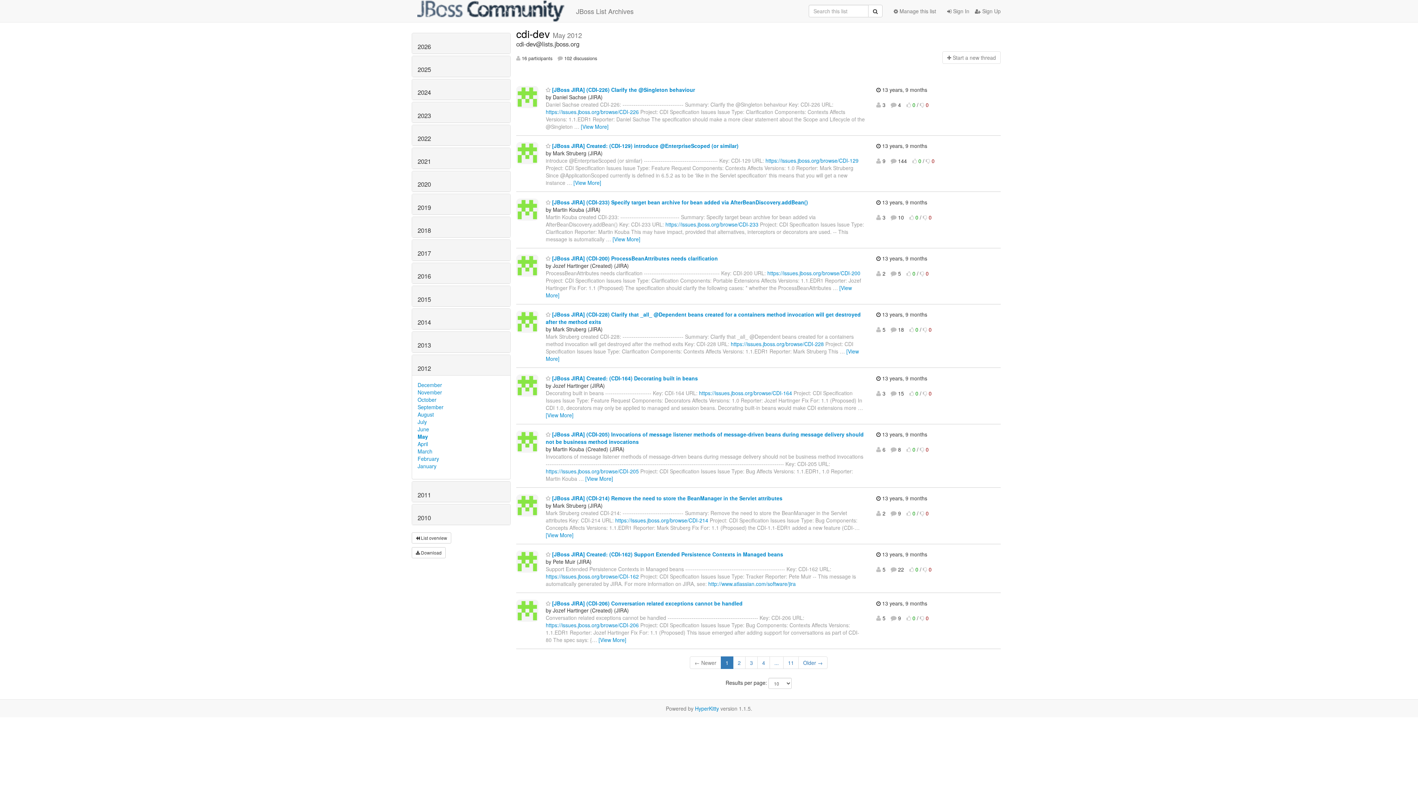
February (428, 458)
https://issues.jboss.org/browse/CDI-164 (745, 393)
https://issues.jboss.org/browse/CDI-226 (592, 111)
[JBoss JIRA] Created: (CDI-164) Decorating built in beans (624, 378)
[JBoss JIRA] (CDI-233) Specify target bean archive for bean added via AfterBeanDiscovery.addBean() (679, 202)
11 (791, 662)
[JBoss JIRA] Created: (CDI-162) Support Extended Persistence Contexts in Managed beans (667, 554)
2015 (424, 299)
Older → (813, 662)
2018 (424, 230)
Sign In (960, 11)
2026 (424, 46)
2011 (424, 494)
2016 (424, 276)
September (430, 407)
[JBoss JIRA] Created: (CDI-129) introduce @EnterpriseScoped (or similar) (645, 145)
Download (431, 552)
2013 (424, 345)
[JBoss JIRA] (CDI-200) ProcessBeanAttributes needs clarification (634, 258)
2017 (424, 253)
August (426, 414)
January (427, 466)
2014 (424, 322)
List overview (433, 538)
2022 (424, 138)
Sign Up (991, 11)
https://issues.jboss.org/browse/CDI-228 (777, 344)
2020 (424, 184)
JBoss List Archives (605, 11)
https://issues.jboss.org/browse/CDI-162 (592, 576)
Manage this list (917, 11)
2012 (424, 368)
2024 (424, 92)
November (430, 392)
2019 (424, 207)
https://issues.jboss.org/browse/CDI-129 (812, 160)
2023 (424, 115)
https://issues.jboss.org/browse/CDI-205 (592, 471)
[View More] (595, 126)
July (422, 421)
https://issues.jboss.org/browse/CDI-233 (711, 224)
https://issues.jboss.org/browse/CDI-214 (661, 520)
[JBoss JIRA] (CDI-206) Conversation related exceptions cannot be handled (647, 603)
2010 (424, 517)
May (423, 436)
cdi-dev (534, 33)
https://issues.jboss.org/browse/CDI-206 (592, 625)
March (425, 451)
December (430, 385)
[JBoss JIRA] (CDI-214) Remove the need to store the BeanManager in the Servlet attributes (666, 498)
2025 (424, 69)
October (427, 399)
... (776, 662)
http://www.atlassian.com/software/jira (752, 583)
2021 (424, 161)
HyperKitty (707, 708)
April (423, 444)
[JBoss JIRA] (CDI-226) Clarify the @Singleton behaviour (623, 89)
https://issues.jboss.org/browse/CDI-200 (813, 273)
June (423, 429)
